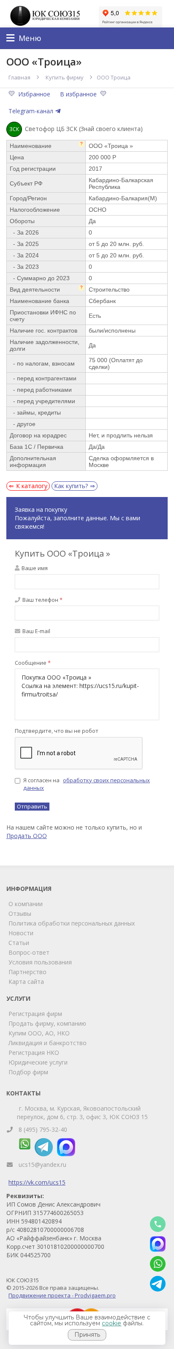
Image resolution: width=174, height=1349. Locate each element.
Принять (87, 1334)
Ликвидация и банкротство (47, 1043)
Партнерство (27, 972)
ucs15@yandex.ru (42, 1165)
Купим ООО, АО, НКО (39, 1033)
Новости (20, 933)
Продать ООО (26, 836)
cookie (111, 1323)
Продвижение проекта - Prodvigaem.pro (62, 1295)
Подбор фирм (28, 1072)
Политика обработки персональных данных (71, 923)
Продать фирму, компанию (47, 1023)
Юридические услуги (38, 1062)
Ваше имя (34, 568)
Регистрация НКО (33, 1053)
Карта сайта (26, 982)
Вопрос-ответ (28, 952)
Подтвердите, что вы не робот (56, 731)
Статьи (18, 943)
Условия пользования (40, 962)
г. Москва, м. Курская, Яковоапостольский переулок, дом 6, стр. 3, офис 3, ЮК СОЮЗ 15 (82, 1112)
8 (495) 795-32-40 (43, 1129)
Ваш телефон (42, 600)
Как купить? (71, 486)
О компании (25, 904)
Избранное (35, 94)
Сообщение (33, 662)
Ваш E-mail (35, 631)
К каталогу (31, 486)
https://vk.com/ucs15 (36, 1182)
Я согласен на (86, 784)
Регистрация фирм (35, 1014)
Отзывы (19, 913)
